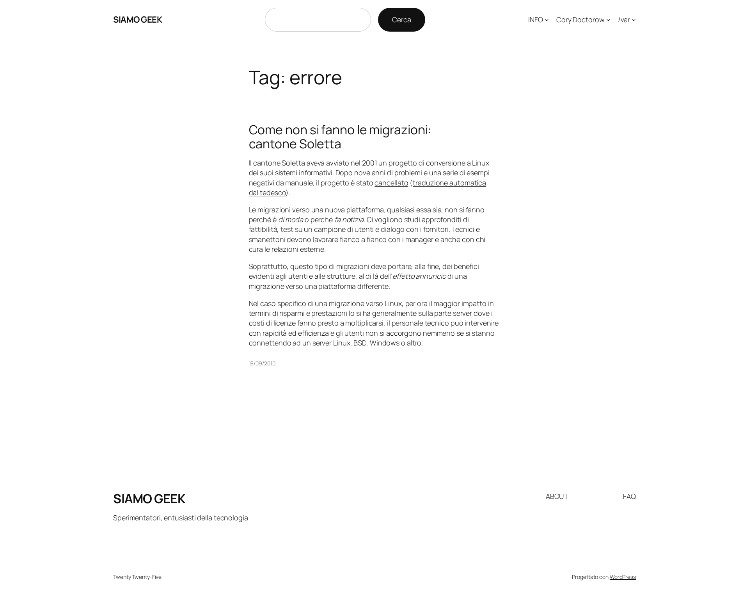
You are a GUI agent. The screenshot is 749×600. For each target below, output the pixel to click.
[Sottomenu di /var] (634, 20)
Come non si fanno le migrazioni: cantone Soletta (340, 137)
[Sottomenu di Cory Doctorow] (608, 20)
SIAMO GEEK (137, 19)
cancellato (391, 182)
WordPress (623, 576)
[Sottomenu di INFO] (547, 20)
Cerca (401, 19)
